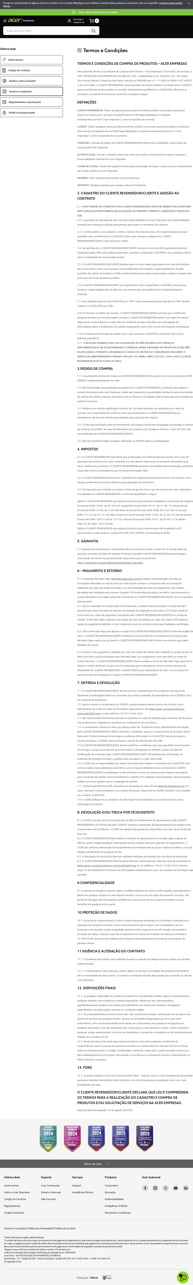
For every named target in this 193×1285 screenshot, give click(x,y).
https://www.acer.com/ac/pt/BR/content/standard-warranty (110, 562)
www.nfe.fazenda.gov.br (171, 785)
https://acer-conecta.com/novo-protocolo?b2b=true (106, 865)
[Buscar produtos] (93, 30)
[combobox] (51, 30)
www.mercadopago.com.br (126, 578)
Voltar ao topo (93, 1163)
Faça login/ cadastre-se (78, 21)
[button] (4, 20)
